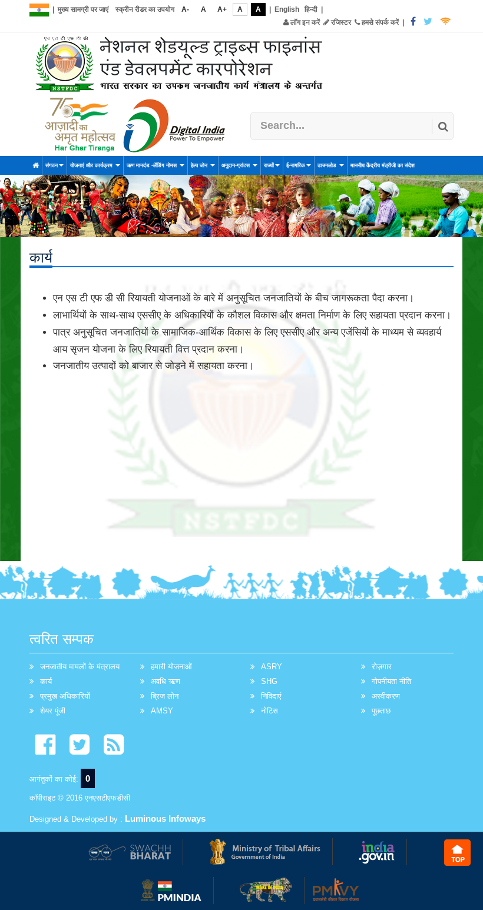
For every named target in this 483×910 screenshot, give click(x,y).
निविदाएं (271, 696)
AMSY (162, 710)
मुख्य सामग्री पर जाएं (83, 9)
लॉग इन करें (304, 22)
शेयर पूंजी (52, 710)
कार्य (46, 681)
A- (185, 9)
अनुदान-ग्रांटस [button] (236, 165)
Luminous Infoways (165, 818)
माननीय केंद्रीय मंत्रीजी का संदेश (382, 165)
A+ (222, 9)
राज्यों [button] (269, 165)
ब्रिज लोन (164, 696)
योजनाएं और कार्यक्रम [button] (92, 165)
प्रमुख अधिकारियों (65, 696)
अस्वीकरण (386, 696)
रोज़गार (382, 666)
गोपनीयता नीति (391, 681)
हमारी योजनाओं (171, 666)
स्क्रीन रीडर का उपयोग (144, 9)
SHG (269, 681)
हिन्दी (311, 9)
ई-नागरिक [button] (295, 165)
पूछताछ (381, 710)
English (286, 9)
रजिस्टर (340, 22)
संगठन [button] (51, 165)
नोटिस (269, 710)
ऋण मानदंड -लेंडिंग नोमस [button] (152, 165)
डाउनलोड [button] (327, 165)
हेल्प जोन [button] (200, 165)
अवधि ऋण (165, 681)
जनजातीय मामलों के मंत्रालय (80, 666)
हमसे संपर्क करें (379, 22)
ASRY (271, 666)
